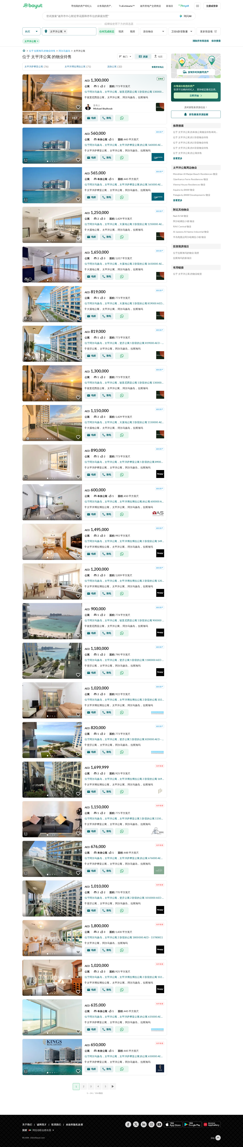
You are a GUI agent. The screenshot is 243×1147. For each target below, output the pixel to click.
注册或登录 (212, 5)
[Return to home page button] (32, 6)
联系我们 (56, 1124)
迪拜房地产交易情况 (150, 5)
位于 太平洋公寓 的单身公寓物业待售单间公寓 (196, 132)
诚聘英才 (42, 1124)
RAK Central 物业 (182, 226)
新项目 (169, 5)
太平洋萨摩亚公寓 (33, 66)
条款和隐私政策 (74, 1124)
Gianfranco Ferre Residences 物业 (190, 179)
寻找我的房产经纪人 (81, 5)
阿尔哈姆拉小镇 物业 (183, 221)
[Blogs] (184, 6)
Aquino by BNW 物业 (184, 190)
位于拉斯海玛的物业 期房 (186, 253)
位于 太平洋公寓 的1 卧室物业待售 (190, 137)
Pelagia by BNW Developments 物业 (191, 195)
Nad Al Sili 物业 (180, 216)
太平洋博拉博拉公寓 (75, 66)
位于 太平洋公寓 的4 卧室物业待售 (190, 148)
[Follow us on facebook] (128, 1124)
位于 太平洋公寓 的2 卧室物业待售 (190, 142)
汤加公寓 (112, 66)
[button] (31, 31)
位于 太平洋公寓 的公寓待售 (187, 153)
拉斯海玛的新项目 (182, 258)
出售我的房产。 (105, 5)
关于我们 (27, 1124)
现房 (121, 31)
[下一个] (113, 1086)
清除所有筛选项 (201, 40)
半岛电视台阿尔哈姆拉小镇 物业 (189, 237)
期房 (132, 31)
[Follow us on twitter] (136, 1124)
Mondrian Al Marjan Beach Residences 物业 (195, 174)
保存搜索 (216, 40)
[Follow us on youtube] (159, 1124)
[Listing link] (94, 99)
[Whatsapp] (122, 118)
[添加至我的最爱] (78, 107)
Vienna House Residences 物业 (189, 184)
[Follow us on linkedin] (144, 1124)
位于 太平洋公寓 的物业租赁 (187, 274)
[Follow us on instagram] (151, 1124)
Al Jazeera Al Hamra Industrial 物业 (191, 231)
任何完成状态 (106, 31)
